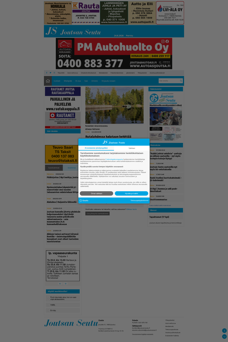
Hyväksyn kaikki (131, 193)
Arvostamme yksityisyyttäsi (96, 148)
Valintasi (132, 148)
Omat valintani (96, 193)
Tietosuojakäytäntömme (139, 200)
